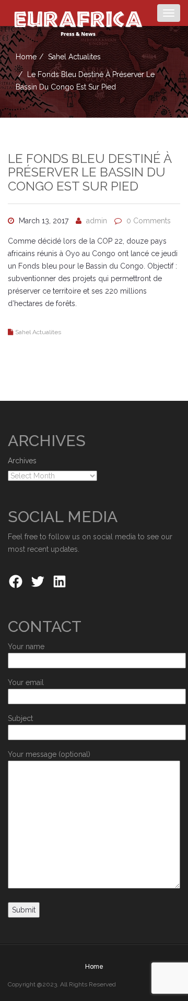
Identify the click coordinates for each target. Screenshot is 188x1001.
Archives (22, 461)
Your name (26, 646)
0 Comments (148, 221)
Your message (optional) (49, 754)
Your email (26, 682)
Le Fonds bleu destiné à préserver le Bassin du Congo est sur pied (89, 172)
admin (96, 221)
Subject (20, 718)
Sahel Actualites (74, 57)
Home (26, 57)
